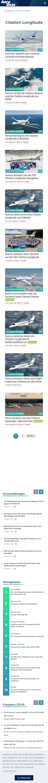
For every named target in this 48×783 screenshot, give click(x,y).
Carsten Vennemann (21, 60)
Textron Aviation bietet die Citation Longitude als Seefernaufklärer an (19, 339)
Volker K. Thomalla (20, 102)
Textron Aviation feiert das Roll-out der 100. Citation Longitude (22, 255)
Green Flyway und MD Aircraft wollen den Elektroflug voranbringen (22, 564)
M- (12, 519)
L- (11, 507)
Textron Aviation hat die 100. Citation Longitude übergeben (21, 177)
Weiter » (31, 436)
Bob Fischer (17, 385)
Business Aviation (14, 50)
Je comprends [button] (24, 778)
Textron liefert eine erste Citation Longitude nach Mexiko (23, 216)
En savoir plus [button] (9, 771)
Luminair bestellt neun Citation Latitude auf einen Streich (22, 55)
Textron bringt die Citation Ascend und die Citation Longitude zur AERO (24, 96)
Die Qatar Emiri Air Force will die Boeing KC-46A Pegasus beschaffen (23, 515)
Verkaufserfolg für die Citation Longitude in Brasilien (21, 137)
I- (11, 556)
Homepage (8, 10)
